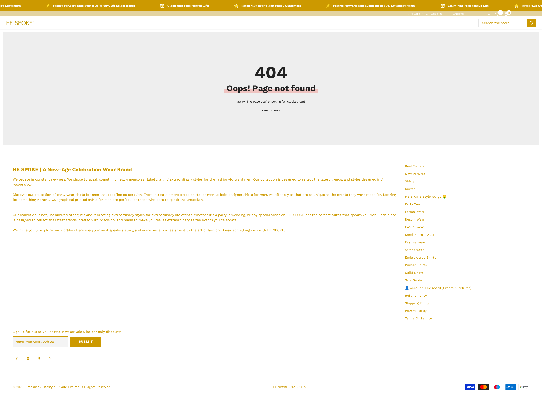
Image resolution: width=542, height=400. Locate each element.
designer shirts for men (247, 195)
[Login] (489, 14)
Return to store (271, 110)
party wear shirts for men (78, 195)
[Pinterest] (39, 358)
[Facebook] (17, 358)
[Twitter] (50, 358)
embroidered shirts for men (191, 195)
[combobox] (502, 23)
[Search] (507, 23)
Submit (86, 342)
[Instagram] (28, 358)
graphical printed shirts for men (85, 200)
